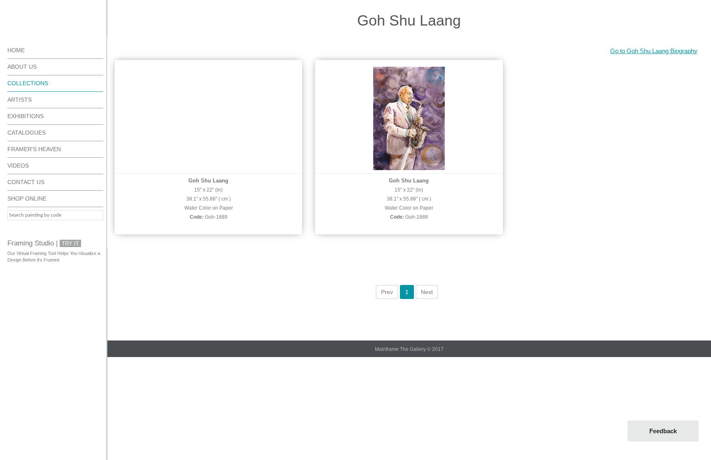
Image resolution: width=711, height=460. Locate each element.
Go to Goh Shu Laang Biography (653, 50)
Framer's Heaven (34, 149)
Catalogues (26, 132)
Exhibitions (25, 116)
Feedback (663, 430)
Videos (18, 165)
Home (16, 50)
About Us (22, 66)
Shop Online (26, 198)
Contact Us (25, 182)
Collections (27, 83)
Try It (70, 244)
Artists (19, 99)
